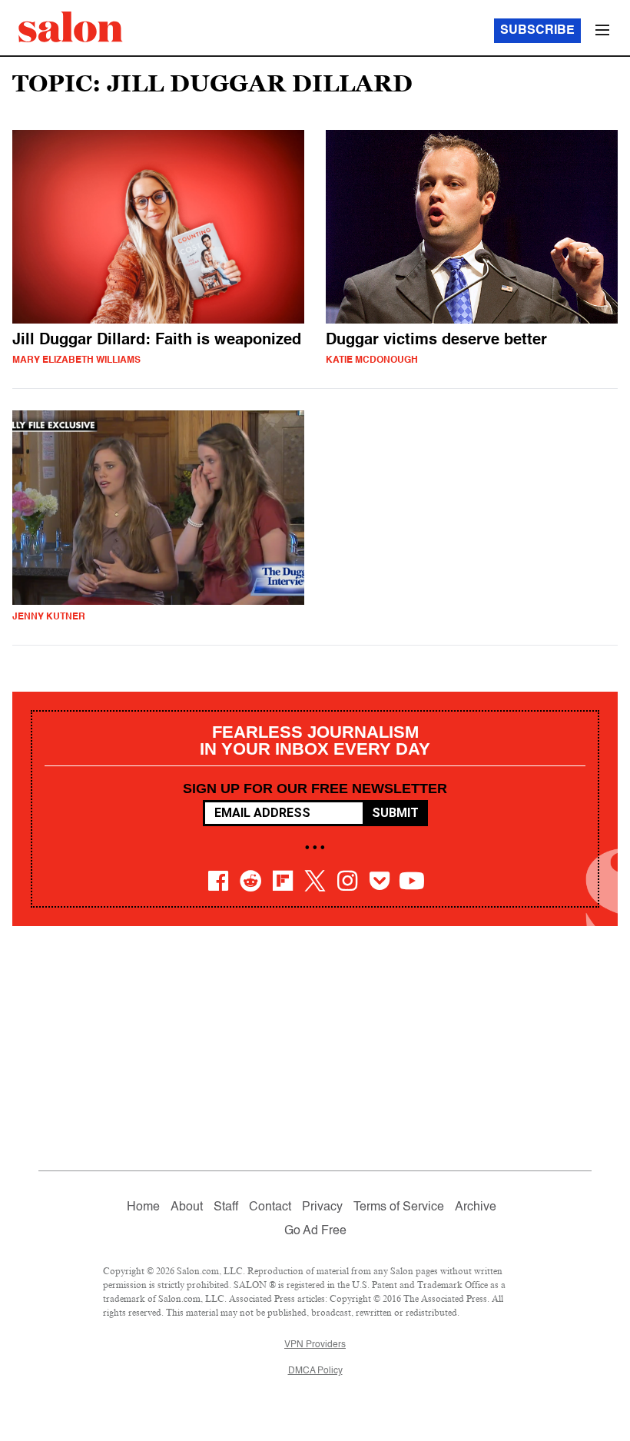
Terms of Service (398, 1207)
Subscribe (537, 31)
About (187, 1207)
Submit (395, 812)
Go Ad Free (315, 1231)
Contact (270, 1207)
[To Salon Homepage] (70, 27)
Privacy (322, 1207)
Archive (475, 1207)
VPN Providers (315, 1345)
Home (143, 1207)
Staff (226, 1207)
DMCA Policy (315, 1371)
